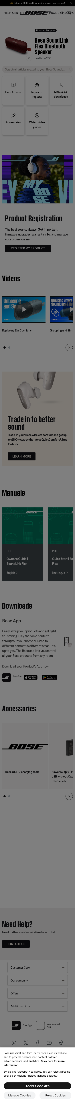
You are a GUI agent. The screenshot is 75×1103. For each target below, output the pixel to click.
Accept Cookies (37, 1086)
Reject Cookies (55, 1095)
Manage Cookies (19, 1095)
